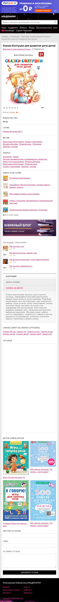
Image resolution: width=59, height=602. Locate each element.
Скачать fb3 (47, 334)
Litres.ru (27, 587)
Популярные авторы (11, 590)
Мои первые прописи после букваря (24, 194)
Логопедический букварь (19, 178)
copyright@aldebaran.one (13, 598)
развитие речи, (25, 144)
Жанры (32, 28)
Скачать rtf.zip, (47, 332)
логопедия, (37, 144)
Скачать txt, (22, 332)
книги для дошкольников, (13, 162)
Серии (18, 31)
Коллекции (9, 31)
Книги (4, 28)
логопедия (14, 36)
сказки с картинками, (34, 142)
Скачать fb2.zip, (9, 332)
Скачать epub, (35, 334)
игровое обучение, (10, 144)
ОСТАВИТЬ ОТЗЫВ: (11, 552)
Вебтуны (23, 28)
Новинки (6, 587)
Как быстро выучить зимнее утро (23, 253)
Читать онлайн (13, 282)
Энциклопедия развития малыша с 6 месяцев (28, 210)
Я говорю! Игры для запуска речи (14, 524)
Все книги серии (11, 215)
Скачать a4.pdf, (9, 334)
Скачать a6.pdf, (22, 334)
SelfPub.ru (28, 590)
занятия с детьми (10, 147)
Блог (55, 28)
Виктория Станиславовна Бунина (35, 36)
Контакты (6, 593)
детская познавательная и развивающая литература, (25, 159)
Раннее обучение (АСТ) (12, 132)
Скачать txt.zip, (33, 332)
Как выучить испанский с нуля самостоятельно (29, 260)
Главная (4, 36)
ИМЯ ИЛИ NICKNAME (12, 531)
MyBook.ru (28, 593)
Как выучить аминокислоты (20, 266)
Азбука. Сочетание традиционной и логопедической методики (31, 202)
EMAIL (6, 541)
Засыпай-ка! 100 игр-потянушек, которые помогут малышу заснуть (29, 186)
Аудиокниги (13, 28)
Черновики (27, 31)
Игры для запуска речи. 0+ (14, 477)
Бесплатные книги (44, 28)
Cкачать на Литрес (14, 288)
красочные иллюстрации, (13, 142)
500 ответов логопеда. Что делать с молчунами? (41, 470)
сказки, (16, 157)
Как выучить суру (16, 246)
